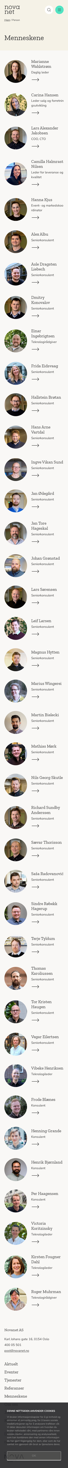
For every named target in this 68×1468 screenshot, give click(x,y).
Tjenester (12, 1380)
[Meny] (59, 10)
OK (34, 1456)
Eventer (11, 1371)
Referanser (14, 1388)
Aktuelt (11, 1363)
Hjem (7, 20)
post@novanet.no (16, 1351)
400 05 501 (12, 1345)
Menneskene (15, 1396)
